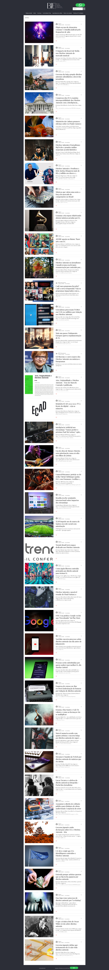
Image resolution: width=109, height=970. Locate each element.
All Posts (27, 17)
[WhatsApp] (80, 5)
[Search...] (84, 8)
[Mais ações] (81, 24)
